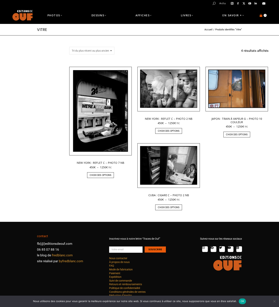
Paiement (114, 273)
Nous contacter (118, 258)
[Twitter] (222, 249)
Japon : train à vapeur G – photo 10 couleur (236, 120)
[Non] (274, 301)
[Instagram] (205, 249)
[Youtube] (230, 249)
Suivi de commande (120, 280)
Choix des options (100, 175)
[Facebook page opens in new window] (238, 3)
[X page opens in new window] (243, 3)
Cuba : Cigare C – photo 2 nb (168, 195)
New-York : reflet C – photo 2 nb (168, 118)
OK (242, 301)
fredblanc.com (62, 255)
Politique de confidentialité (124, 288)
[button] (56, 3)
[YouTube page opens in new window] (249, 3)
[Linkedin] (239, 249)
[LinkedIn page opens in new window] (255, 3)
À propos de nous (119, 262)
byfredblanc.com (71, 261)
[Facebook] (213, 249)
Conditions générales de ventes (127, 291)
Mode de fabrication (121, 269)
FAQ (111, 265)
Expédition (115, 276)
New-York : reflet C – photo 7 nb (100, 163)
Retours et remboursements (125, 284)
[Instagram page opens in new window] (232, 3)
